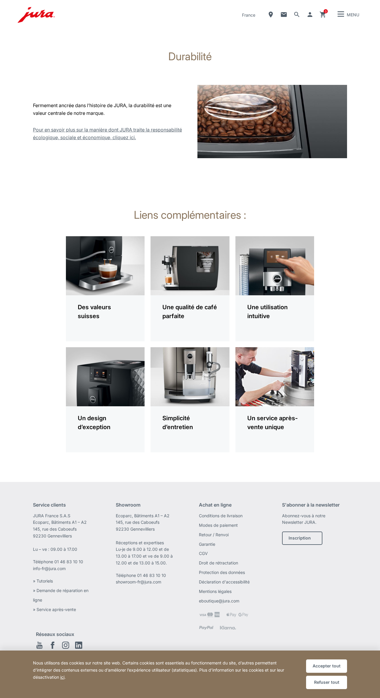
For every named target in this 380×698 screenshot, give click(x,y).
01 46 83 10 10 (68, 561)
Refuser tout (326, 682)
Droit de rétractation (218, 562)
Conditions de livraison (221, 515)
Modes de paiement (218, 525)
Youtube (39, 645)
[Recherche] (296, 14)
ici (62, 677)
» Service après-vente (54, 609)
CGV (203, 553)
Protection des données (222, 572)
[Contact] (283, 14)
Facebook (52, 645)
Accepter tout (327, 665)
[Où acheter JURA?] (270, 14)
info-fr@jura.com (49, 568)
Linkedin (78, 645)
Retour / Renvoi (214, 534)
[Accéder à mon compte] (310, 14)
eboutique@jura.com (219, 600)
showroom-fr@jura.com (138, 581)
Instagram (65, 645)
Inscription (300, 537)
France (248, 15)
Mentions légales (215, 591)
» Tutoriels (43, 580)
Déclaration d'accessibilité (224, 581)
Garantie (207, 544)
